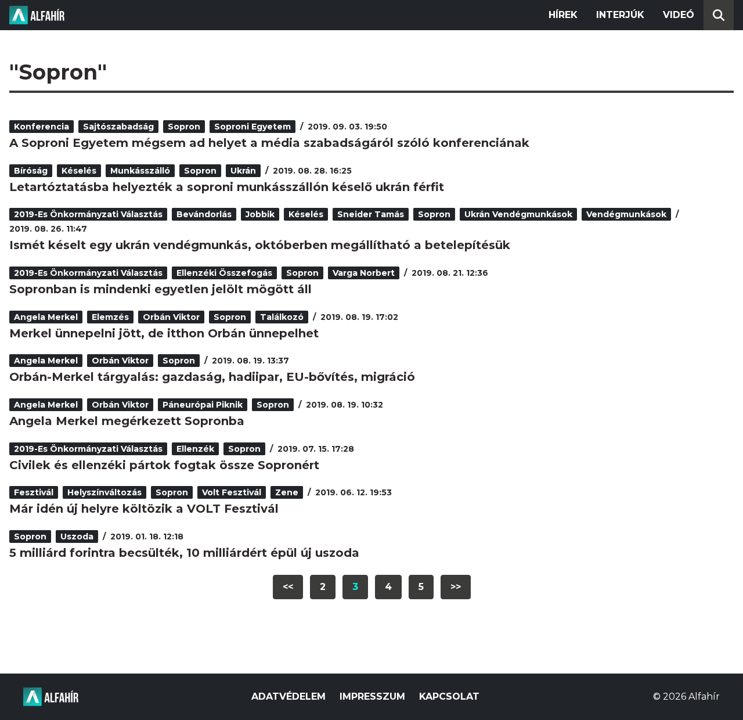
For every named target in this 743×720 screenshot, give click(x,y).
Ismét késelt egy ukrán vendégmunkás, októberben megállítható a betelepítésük (259, 245)
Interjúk (620, 14)
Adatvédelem (288, 696)
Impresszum (372, 696)
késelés (79, 170)
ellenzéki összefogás (224, 273)
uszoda (76, 536)
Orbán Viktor (171, 317)
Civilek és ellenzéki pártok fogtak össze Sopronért (164, 465)
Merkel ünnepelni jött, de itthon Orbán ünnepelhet (164, 333)
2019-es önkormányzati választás (88, 214)
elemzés (110, 317)
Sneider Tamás (370, 214)
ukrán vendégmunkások (518, 214)
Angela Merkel (46, 317)
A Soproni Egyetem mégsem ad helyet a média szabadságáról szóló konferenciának (269, 143)
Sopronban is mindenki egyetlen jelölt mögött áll (160, 289)
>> (455, 586)
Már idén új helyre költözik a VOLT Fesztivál (144, 509)
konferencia (41, 126)
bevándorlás (204, 214)
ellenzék (195, 449)
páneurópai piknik (203, 404)
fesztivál (33, 492)
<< (288, 586)
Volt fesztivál (231, 492)
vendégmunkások (626, 214)
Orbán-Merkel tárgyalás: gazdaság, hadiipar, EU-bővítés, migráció (212, 377)
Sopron (184, 126)
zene (286, 492)
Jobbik (260, 214)
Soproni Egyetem (252, 126)
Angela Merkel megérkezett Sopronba (126, 421)
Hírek (563, 14)
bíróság (31, 170)
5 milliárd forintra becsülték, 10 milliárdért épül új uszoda (184, 553)
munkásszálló (140, 170)
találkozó (282, 317)
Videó (678, 14)
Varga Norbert (364, 273)
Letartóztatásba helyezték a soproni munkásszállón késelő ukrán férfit (226, 187)
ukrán (243, 170)
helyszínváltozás (104, 492)
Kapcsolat (449, 696)
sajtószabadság (118, 126)
